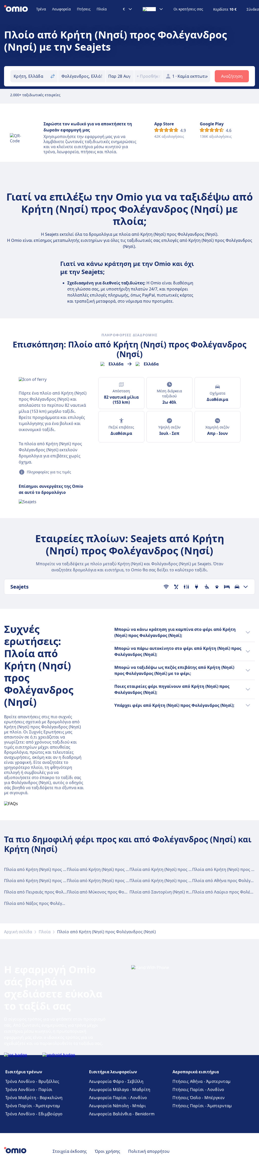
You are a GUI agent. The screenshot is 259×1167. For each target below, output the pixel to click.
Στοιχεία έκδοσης (70, 1151)
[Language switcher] (153, 9)
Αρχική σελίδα (18, 932)
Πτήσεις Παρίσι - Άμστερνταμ (202, 1105)
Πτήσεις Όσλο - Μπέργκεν (198, 1097)
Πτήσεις (84, 9)
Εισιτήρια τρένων (23, 1072)
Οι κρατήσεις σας (188, 9)
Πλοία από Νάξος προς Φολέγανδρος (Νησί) (47, 903)
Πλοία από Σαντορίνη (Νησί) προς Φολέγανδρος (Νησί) (183, 892)
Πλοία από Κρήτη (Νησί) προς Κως (37, 880)
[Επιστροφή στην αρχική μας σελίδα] (20, 9)
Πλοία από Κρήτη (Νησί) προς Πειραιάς (105, 869)
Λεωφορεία (61, 9)
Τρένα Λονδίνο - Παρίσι (29, 1089)
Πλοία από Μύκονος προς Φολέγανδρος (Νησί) (112, 892)
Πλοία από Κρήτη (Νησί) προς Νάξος (165, 880)
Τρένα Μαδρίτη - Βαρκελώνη (34, 1097)
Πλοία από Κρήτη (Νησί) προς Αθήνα (39, 869)
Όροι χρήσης (107, 1151)
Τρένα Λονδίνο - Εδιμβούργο (34, 1114)
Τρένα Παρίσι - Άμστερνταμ (32, 1105)
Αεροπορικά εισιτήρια (195, 1072)
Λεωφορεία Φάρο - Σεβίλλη (116, 1081)
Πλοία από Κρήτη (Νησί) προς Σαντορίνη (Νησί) (113, 880)
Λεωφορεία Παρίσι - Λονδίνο (118, 1097)
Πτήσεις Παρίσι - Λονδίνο (198, 1089)
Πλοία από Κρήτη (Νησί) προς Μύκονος (168, 869)
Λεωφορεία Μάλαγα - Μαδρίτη (119, 1089)
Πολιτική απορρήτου (148, 1151)
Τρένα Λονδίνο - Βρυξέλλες (32, 1081)
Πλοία (102, 9)
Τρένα (41, 9)
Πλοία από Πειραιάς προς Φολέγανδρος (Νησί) (49, 892)
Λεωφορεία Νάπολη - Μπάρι (117, 1105)
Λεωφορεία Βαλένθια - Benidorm (122, 1114)
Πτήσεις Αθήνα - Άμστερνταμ (201, 1081)
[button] (120, 76)
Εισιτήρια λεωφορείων (113, 1072)
